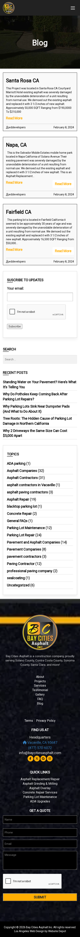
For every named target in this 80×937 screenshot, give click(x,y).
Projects (40, 681)
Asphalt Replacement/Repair (40, 779)
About (40, 677)
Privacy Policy (46, 720)
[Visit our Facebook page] (30, 758)
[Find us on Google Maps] (43, 758)
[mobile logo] (34, 8)
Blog (40, 703)
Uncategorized (18, 585)
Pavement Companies (24, 549)
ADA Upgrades (40, 801)
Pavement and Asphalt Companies (33, 542)
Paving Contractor (21, 564)
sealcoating (16, 578)
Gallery (40, 694)
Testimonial (40, 690)
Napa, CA (16, 145)
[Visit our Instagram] (50, 758)
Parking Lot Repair (21, 535)
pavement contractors (24, 556)
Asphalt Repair (18, 499)
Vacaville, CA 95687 (42, 742)
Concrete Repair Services (40, 792)
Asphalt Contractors (22, 478)
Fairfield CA (18, 212)
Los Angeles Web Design (29, 931)
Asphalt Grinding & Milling (40, 783)
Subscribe (15, 326)
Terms (28, 720)
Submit (40, 897)
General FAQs (17, 521)
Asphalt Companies (22, 471)
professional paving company (29, 571)
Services (40, 685)
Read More (14, 118)
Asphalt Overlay (40, 788)
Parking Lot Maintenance (26, 528)
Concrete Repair (19, 513)
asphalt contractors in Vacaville (31, 485)
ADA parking (16, 463)
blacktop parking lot (22, 506)
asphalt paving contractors (27, 492)
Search (9, 349)
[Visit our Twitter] (37, 758)
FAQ (40, 699)
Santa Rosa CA (22, 80)
